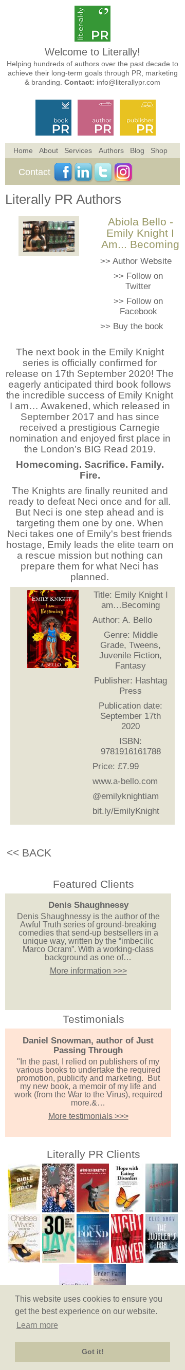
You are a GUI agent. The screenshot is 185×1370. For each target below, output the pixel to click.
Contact (34, 172)
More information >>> (88, 970)
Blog (137, 150)
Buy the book (138, 326)
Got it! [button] (93, 1351)
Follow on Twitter (144, 281)
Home (23, 150)
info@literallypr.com (128, 82)
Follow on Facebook (141, 306)
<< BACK (29, 853)
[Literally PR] (92, 38)
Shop (159, 150)
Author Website (142, 261)
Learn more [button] (37, 1325)
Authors (111, 150)
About (48, 150)
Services (78, 150)
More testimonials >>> (88, 1116)
